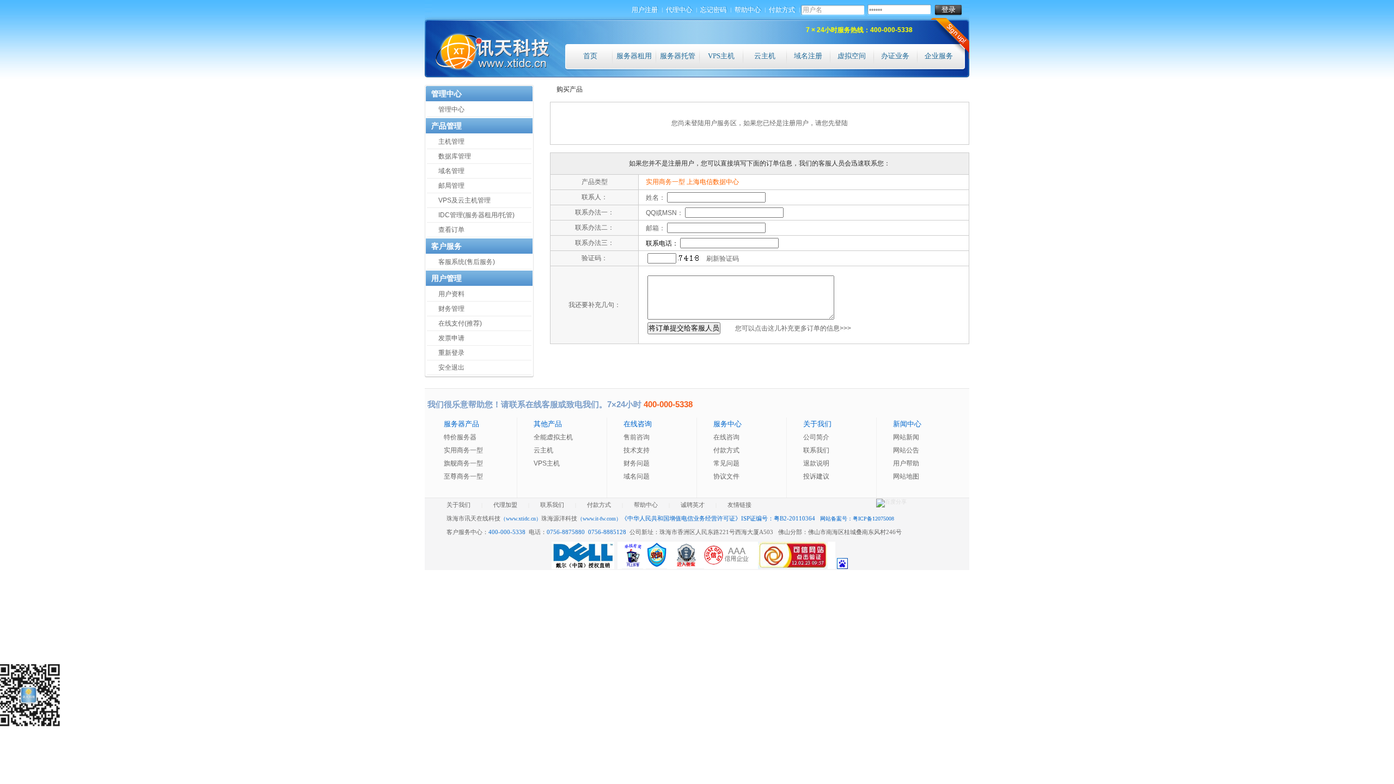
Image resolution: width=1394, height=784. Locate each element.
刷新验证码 (722, 258)
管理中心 (451, 109)
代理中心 (679, 9)
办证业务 (895, 56)
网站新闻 (906, 437)
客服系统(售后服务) (466, 262)
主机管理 (451, 141)
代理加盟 (505, 504)
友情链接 (739, 504)
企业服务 (939, 56)
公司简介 (816, 437)
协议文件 (726, 476)
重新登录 (451, 353)
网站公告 (906, 450)
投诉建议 (816, 476)
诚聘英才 (693, 504)
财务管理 (451, 309)
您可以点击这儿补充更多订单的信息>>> (793, 328)
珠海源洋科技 (581, 518)
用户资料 (451, 294)
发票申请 (451, 338)
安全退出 (451, 367)
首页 (590, 56)
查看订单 (451, 230)
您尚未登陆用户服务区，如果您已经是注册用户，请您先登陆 (759, 123)
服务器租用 (634, 56)
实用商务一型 (463, 450)
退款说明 (816, 463)
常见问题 (726, 463)
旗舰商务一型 (463, 463)
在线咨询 (726, 437)
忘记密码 (713, 9)
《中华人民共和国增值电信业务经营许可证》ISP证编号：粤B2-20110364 (719, 518)
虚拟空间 (851, 56)
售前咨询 (636, 437)
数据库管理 (454, 156)
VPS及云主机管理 (464, 200)
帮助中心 (748, 9)
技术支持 (636, 450)
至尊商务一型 (463, 476)
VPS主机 (721, 56)
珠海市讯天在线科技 (494, 518)
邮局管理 (451, 185)
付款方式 (782, 9)
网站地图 (906, 476)
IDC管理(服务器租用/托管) (476, 215)
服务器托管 (677, 56)
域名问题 (636, 476)
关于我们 (458, 504)
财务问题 (636, 463)
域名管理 (451, 171)
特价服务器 (460, 437)
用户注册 (645, 9)
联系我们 (816, 450)
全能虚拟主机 (553, 437)
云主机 (764, 56)
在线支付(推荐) (460, 323)
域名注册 (808, 56)
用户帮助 (906, 463)
